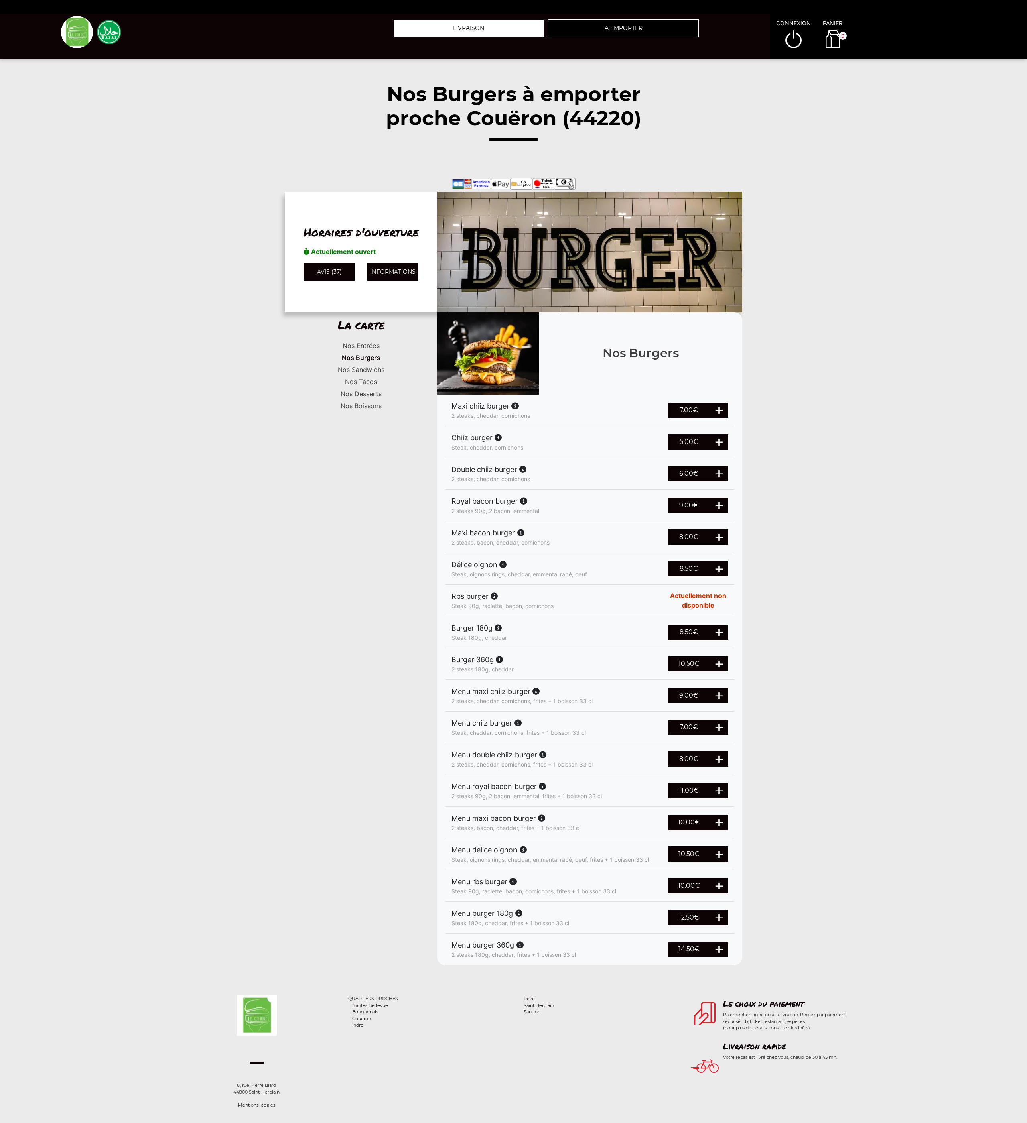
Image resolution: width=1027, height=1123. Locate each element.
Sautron (532, 1012)
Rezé (529, 998)
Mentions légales (256, 1105)
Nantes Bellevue (370, 1005)
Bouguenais (365, 1012)
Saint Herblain (539, 1005)
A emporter (624, 28)
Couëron (361, 1018)
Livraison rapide (754, 1046)
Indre (357, 1025)
